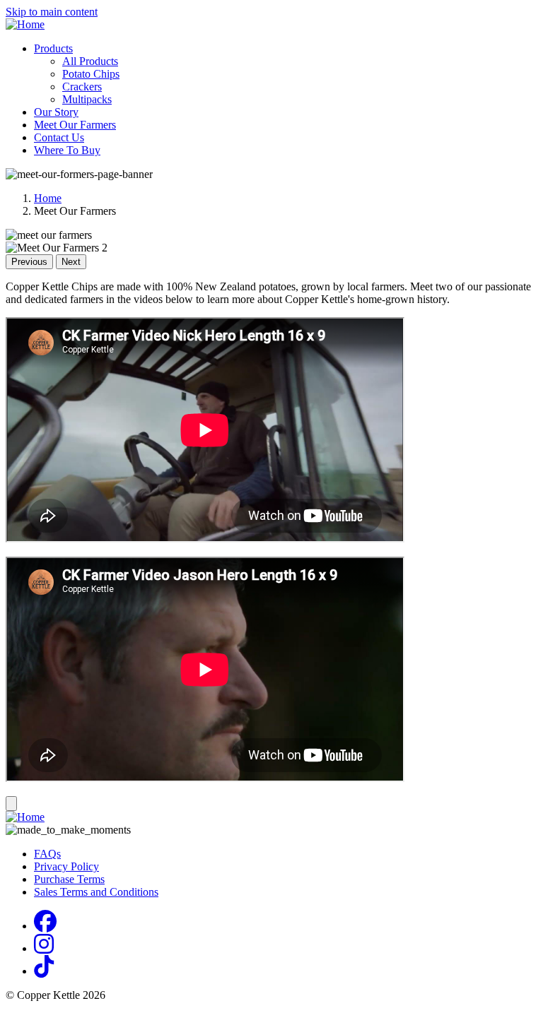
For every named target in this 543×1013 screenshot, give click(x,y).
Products (53, 48)
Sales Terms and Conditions (96, 892)
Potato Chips (90, 74)
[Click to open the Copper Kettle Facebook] (45, 926)
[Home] (25, 24)
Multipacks (87, 99)
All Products (90, 61)
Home (48, 198)
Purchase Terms (69, 879)
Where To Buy (67, 150)
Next (71, 261)
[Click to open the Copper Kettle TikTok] (44, 971)
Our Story (56, 112)
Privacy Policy (66, 866)
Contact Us (59, 137)
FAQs (47, 854)
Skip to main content (52, 12)
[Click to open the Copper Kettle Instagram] (44, 948)
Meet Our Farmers (75, 125)
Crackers (82, 87)
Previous (29, 261)
